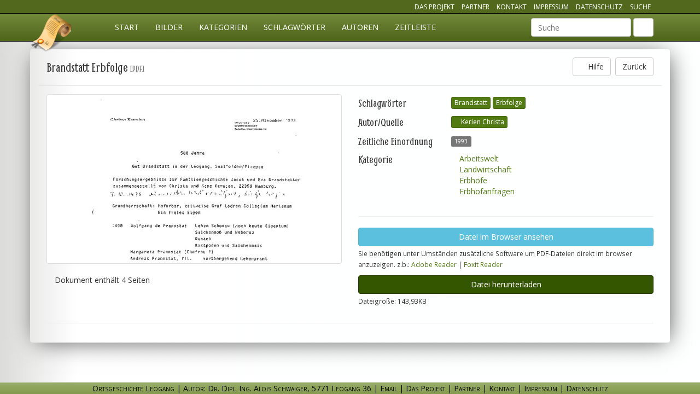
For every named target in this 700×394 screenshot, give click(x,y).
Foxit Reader (483, 264)
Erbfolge (509, 102)
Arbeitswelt (478, 158)
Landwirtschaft (484, 169)
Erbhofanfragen (486, 191)
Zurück (634, 66)
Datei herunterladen (506, 284)
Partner (475, 6)
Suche (640, 6)
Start (127, 27)
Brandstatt (470, 102)
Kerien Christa (481, 121)
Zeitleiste (415, 27)
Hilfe (595, 66)
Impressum (551, 6)
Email (388, 388)
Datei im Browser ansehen (506, 236)
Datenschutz (599, 6)
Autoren (360, 27)
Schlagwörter (294, 27)
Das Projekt (434, 6)
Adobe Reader (434, 264)
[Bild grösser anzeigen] (194, 179)
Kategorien (223, 27)
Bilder (169, 27)
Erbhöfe (472, 180)
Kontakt (512, 6)
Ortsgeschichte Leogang (52, 34)
